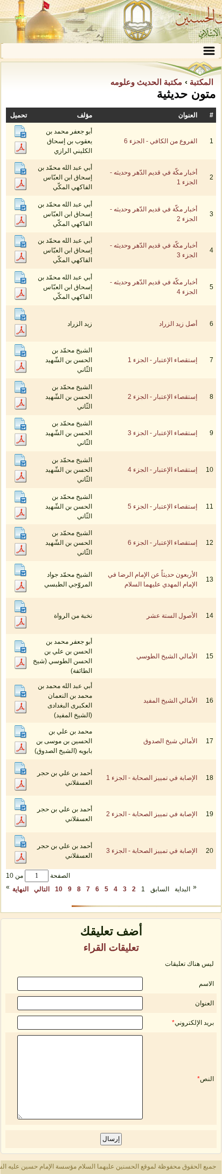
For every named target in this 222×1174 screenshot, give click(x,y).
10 (59, 889)
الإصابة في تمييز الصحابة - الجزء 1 (151, 778)
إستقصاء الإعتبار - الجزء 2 (162, 397)
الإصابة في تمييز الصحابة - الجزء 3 (151, 851)
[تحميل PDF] (20, 152)
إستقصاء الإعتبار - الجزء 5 (162, 506)
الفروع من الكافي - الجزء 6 (160, 141)
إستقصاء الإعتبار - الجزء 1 (162, 360)
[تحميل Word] (20, 136)
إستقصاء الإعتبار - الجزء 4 (162, 469)
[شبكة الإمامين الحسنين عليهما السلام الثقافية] (111, 21)
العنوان (204, 1003)
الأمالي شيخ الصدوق (170, 741)
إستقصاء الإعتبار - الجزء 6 (162, 542)
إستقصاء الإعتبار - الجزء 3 (162, 433)
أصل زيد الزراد (178, 324)
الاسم (206, 984)
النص (207, 1079)
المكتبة (200, 81)
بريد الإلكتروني (194, 1022)
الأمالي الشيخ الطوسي (166, 656)
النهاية (20, 889)
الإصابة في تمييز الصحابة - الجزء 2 (151, 814)
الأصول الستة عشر (172, 615)
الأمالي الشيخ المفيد (170, 700)
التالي (42, 889)
